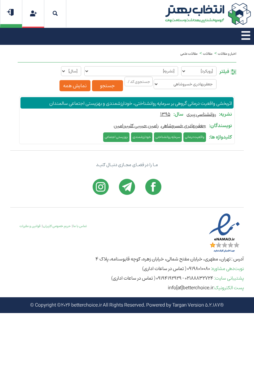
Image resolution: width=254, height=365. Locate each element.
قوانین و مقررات (30, 226)
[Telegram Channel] (127, 187)
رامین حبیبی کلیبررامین (136, 125)
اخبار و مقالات (227, 53)
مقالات (207, 53)
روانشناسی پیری (201, 114)
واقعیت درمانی (194, 137)
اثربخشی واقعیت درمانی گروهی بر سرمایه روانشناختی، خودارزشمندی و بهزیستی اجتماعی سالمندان (140, 103)
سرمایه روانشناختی (167, 137)
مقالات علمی (189, 53)
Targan (179, 305)
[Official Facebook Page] (153, 187)
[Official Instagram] (101, 187)
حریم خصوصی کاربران (57, 226)
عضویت (33, 13)
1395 (165, 114)
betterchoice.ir (86, 305)
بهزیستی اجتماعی (116, 137)
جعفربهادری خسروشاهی (183, 125)
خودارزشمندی (142, 137)
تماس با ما (80, 226)
